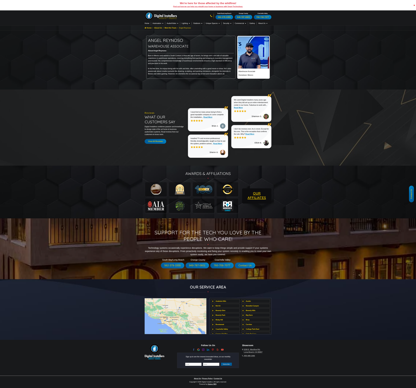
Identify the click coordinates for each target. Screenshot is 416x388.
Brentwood (220, 324)
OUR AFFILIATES (257, 195)
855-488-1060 (249, 356)
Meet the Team (170, 28)
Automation (157, 23)
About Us (261, 23)
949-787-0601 (243, 17)
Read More (207, 117)
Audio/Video (171, 23)
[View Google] (198, 349)
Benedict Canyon (252, 306)
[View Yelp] (217, 349)
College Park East (252, 329)
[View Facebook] (193, 349)
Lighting (185, 23)
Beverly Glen (220, 310)
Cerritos (249, 324)
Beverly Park (220, 315)
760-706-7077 (262, 17)
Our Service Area (208, 287)
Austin (248, 301)
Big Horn (249, 315)
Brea (247, 320)
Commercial (239, 23)
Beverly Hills (250, 310)
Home (147, 23)
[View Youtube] (222, 349)
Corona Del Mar (222, 334)
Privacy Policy (207, 378)
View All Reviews (155, 141)
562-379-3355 (224, 17)
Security (226, 23)
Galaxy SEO (212, 384)
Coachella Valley (222, 329)
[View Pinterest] (212, 349)
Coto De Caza (251, 334)
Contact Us (245, 265)
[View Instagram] (203, 349)
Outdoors (196, 23)
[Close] (414, 5)
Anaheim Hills (221, 301)
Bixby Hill (219, 320)
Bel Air (218, 306)
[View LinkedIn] (208, 349)
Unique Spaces (212, 23)
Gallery (252, 23)
